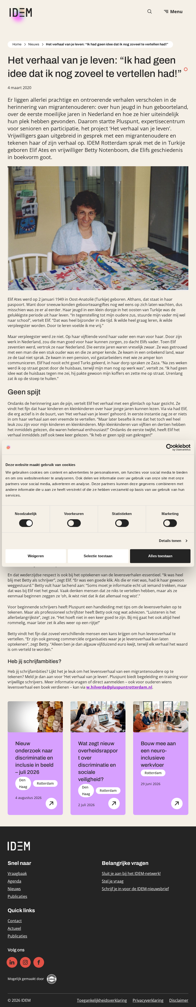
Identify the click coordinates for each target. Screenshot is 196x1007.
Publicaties (17, 896)
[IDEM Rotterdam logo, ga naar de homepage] (20, 11)
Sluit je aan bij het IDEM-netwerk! (131, 873)
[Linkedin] (12, 962)
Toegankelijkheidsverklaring (102, 1000)
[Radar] (51, 979)
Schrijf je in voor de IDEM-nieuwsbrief (135, 888)
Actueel (14, 928)
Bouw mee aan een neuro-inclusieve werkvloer (158, 754)
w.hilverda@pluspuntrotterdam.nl (119, 687)
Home (17, 44)
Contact (15, 920)
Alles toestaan (160, 556)
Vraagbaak (17, 873)
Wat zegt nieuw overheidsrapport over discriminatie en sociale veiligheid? (98, 761)
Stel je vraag (113, 881)
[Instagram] (25, 962)
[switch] (74, 523)
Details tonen (170, 541)
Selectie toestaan (98, 556)
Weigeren (36, 556)
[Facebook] (38, 962)
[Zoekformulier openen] (149, 11)
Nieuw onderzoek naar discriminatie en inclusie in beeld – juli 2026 (34, 758)
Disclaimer (178, 1000)
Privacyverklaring (148, 1000)
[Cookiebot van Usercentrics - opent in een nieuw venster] (170, 447)
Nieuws (33, 44)
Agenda (14, 881)
